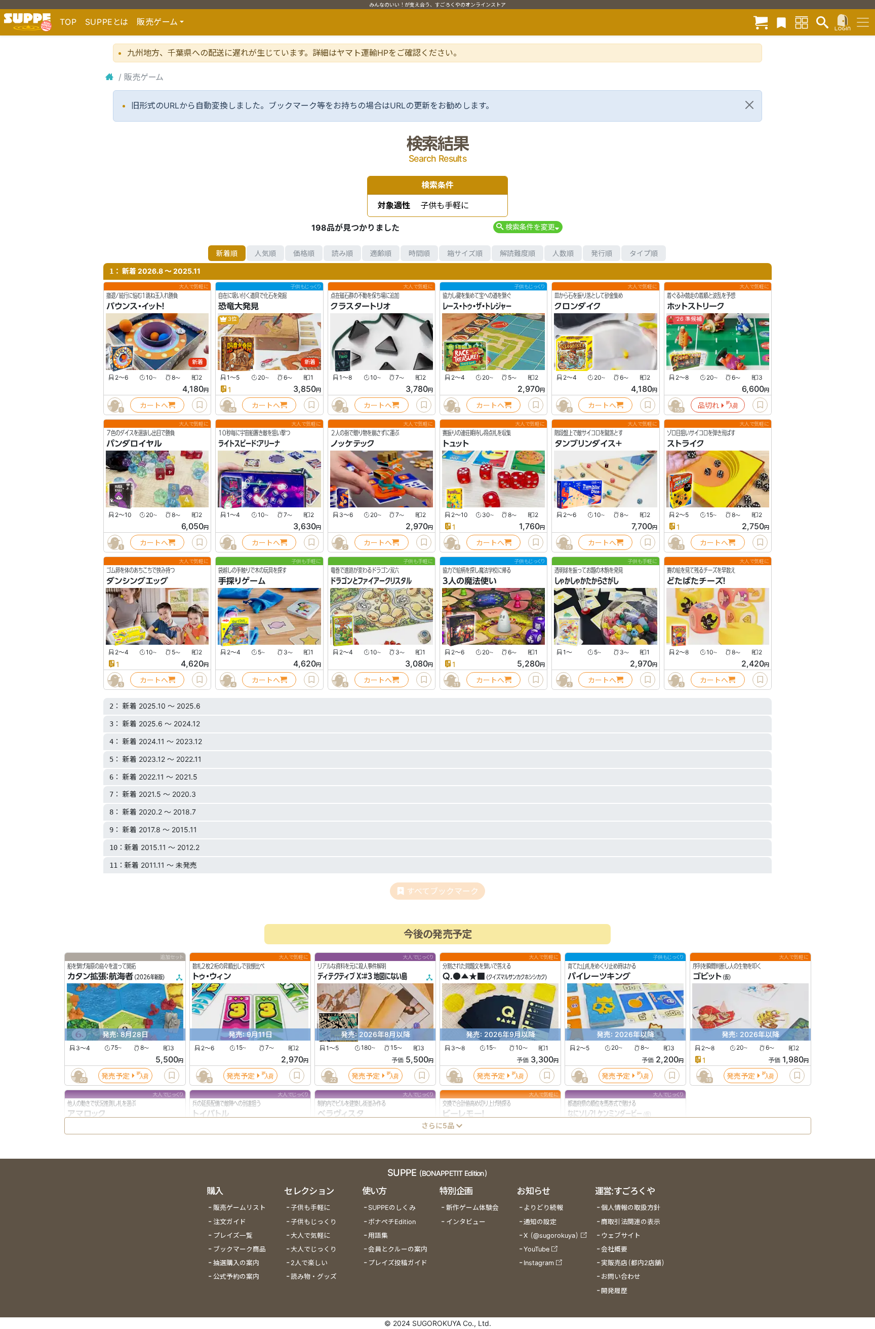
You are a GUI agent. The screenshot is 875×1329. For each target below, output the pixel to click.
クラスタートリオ (360, 306)
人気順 (265, 253)
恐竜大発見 (238, 306)
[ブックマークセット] (781, 22)
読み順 (342, 253)
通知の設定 (540, 1222)
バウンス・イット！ (135, 306)
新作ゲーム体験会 (472, 1207)
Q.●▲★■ (464, 977)
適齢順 (380, 253)
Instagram (539, 1263)
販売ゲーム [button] (157, 22)
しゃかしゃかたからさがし (586, 581)
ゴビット (707, 977)
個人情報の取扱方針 (630, 1207)
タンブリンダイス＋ (588, 443)
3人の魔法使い (470, 581)
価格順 (303, 253)
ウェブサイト (621, 1235)
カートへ (154, 405)
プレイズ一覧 (233, 1235)
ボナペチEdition (392, 1222)
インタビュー (466, 1222)
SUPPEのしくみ (392, 1207)
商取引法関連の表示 (630, 1222)
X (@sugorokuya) (551, 1235)
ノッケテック (353, 443)
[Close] (749, 105)
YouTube (536, 1249)
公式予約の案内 (236, 1276)
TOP (68, 22)
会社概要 (614, 1249)
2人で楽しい (309, 1263)
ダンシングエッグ (137, 581)
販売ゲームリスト (239, 1207)
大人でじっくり (314, 1249)
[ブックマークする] (199, 405)
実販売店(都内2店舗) (633, 1263)
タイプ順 (643, 253)
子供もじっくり (314, 1222)
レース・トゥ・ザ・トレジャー (477, 306)
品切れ (708, 405)
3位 (232, 319)
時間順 (419, 253)
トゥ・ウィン (211, 977)
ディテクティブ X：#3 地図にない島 (362, 977)
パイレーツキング (599, 977)
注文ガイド (229, 1222)
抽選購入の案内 (236, 1263)
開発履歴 (614, 1291)
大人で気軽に (310, 1235)
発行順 (601, 253)
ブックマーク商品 (239, 1249)
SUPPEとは (107, 22)
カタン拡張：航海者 (100, 977)
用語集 (378, 1235)
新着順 (226, 253)
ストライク (685, 443)
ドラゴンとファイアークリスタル (371, 581)
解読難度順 (517, 253)
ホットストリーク (696, 306)
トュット (456, 443)
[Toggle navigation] (863, 22)
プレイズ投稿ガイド (397, 1263)
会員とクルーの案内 (397, 1249)
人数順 (563, 253)
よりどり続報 (543, 1207)
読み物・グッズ (314, 1276)
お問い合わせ (621, 1276)
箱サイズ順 (465, 253)
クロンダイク (577, 306)
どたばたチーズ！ (696, 581)
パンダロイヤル (134, 443)
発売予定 (115, 1076)
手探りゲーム (242, 581)
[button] (528, 227)
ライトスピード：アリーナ (249, 443)
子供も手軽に (310, 1207)
